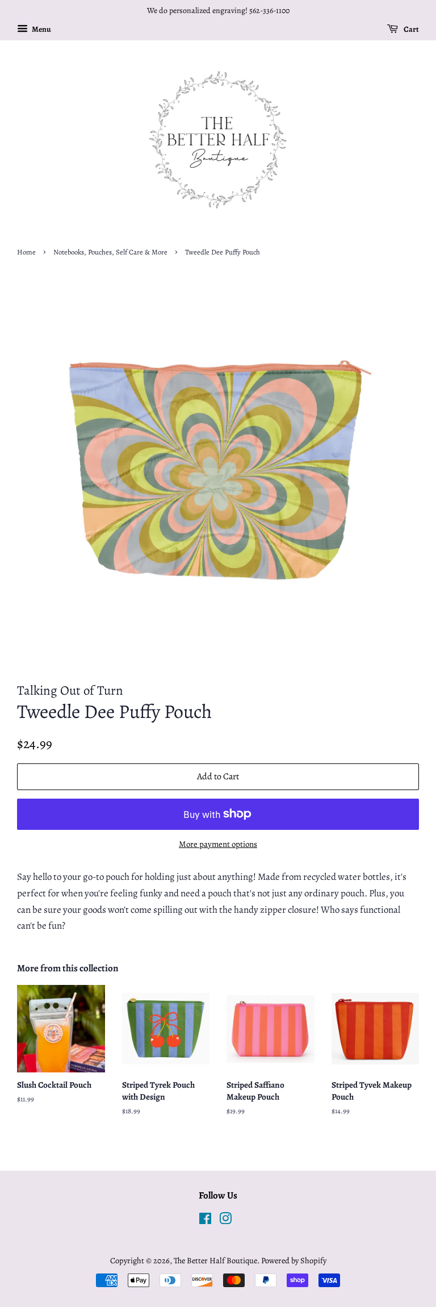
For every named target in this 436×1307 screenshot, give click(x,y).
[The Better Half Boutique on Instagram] (225, 1220)
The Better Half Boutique (215, 1260)
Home (26, 252)
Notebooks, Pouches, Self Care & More (110, 252)
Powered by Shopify (293, 1260)
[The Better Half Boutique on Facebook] (205, 1220)
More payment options (218, 844)
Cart (411, 29)
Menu (41, 29)
